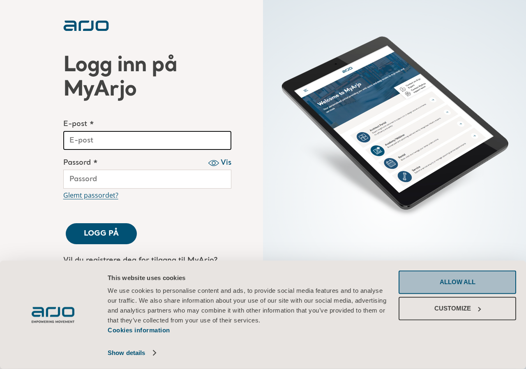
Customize (452, 308)
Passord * (80, 163)
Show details (126, 352)
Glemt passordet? (90, 195)
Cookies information (139, 330)
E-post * (78, 124)
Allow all (457, 281)
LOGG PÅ (101, 233)
